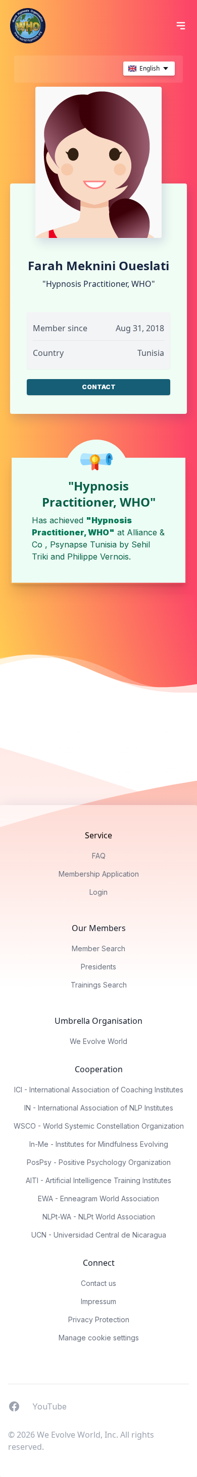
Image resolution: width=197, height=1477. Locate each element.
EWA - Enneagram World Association (98, 1198)
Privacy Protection (98, 1319)
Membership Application (99, 874)
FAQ (99, 855)
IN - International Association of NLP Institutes (98, 1107)
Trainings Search (99, 984)
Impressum (98, 1301)
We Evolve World (98, 1041)
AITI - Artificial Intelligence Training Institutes (98, 1180)
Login (98, 892)
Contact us (98, 1283)
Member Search (98, 948)
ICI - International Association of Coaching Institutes (98, 1089)
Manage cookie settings (99, 1337)
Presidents (98, 966)
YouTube (49, 1405)
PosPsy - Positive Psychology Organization (99, 1162)
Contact (99, 387)
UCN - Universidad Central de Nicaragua (98, 1234)
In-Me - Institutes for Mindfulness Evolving (98, 1144)
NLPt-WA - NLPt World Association (98, 1216)
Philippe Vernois (98, 556)
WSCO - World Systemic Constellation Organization (99, 1126)
